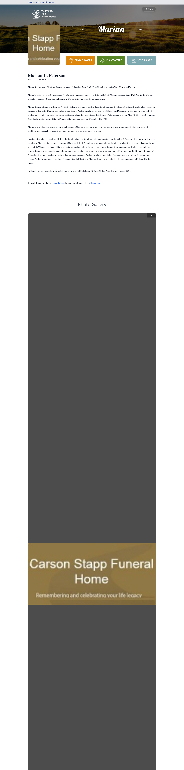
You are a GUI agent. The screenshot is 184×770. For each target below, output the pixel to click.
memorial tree (58, 182)
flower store (95, 182)
